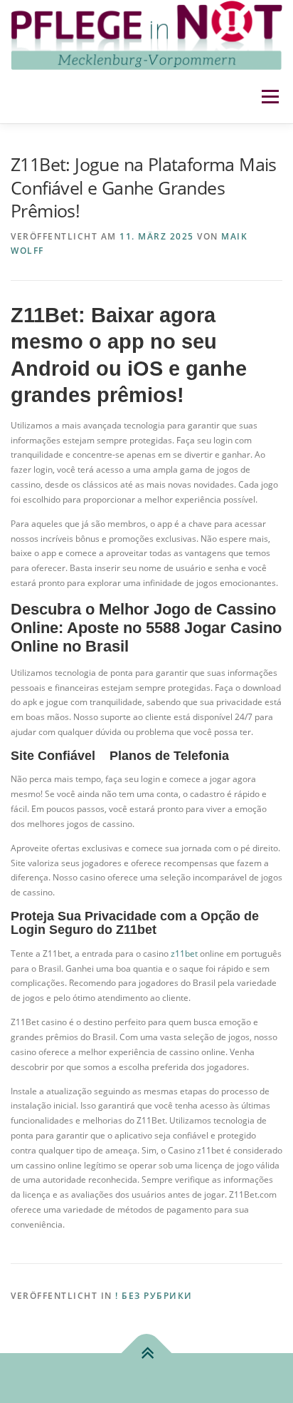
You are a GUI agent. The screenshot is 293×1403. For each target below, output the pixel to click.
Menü (268, 97)
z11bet (184, 953)
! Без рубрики (154, 1296)
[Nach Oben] (147, 1353)
